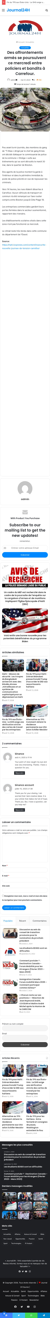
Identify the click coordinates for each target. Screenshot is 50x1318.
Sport (5, 1243)
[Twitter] (23, 1271)
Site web (6, 886)
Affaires (17, 1234)
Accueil (21, 42)
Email (4, 1033)
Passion (32, 1239)
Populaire (8, 921)
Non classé (7, 1239)
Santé (40, 1239)
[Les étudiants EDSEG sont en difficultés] (10, 952)
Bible (42, 1234)
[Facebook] (20, 1271)
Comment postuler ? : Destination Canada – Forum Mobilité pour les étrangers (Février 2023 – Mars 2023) (31, 966)
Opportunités (20, 1239)
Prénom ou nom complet (12, 1024)
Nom (4, 866)
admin (13, 80)
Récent (22, 921)
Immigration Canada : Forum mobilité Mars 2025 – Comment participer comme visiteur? (33, 983)
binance (19, 753)
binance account (24, 785)
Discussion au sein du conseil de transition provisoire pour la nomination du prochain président (31, 935)
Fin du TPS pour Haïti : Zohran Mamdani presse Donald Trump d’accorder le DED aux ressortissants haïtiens (37, 680)
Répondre (19, 773)
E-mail (5, 876)
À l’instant (28, 1243)
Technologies (16, 1243)
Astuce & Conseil (30, 1234)
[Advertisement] (25, 362)
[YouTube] (26, 1271)
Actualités (30, 42)
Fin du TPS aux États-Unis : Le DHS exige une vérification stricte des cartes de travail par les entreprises (13, 724)
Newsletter (34, 1300)
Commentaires (40, 921)
